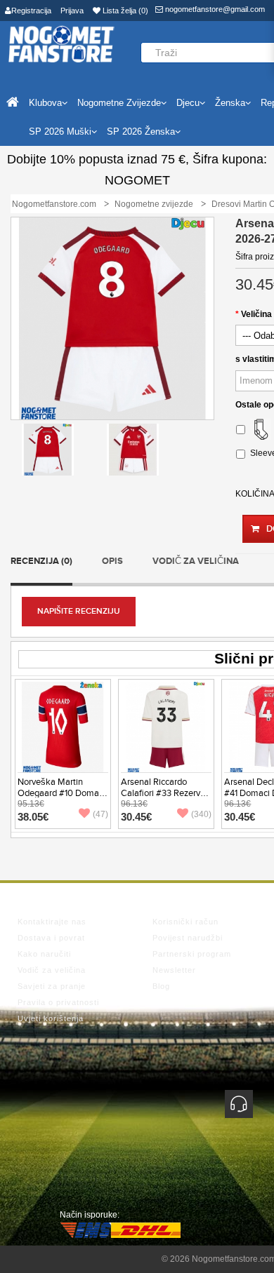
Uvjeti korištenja (51, 1018)
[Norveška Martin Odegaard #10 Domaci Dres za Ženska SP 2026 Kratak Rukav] (63, 727)
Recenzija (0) (41, 561)
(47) (100, 814)
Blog (161, 986)
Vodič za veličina (195, 561)
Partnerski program (191, 954)
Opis (112, 561)
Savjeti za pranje (52, 986)
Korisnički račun (185, 921)
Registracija (31, 10)
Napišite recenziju (78, 611)
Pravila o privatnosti (58, 1002)
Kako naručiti (44, 954)
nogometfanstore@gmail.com (214, 9)
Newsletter (174, 970)
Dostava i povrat (51, 938)
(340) (201, 814)
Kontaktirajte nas (52, 921)
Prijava (72, 10)
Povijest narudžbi (187, 938)
